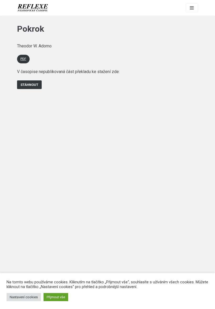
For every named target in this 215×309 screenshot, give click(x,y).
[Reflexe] (33, 8)
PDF (23, 59)
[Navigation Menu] (192, 7)
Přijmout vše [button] (56, 297)
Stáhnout (29, 85)
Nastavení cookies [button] (24, 297)
